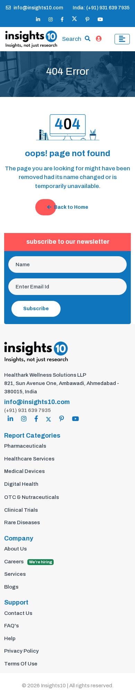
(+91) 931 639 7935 (27, 410)
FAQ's (11, 625)
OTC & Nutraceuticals (31, 497)
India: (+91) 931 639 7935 (101, 7)
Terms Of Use (20, 663)
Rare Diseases (22, 522)
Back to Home (71, 207)
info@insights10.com (38, 7)
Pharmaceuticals (25, 446)
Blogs (11, 587)
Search (71, 39)
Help (10, 638)
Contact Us (18, 613)
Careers (28, 561)
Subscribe (36, 308)
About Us (15, 549)
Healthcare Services (29, 459)
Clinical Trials (21, 510)
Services (15, 574)
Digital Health (21, 484)
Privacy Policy (21, 651)
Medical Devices (24, 471)
